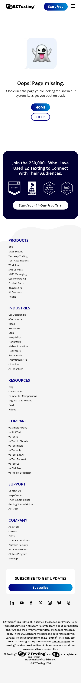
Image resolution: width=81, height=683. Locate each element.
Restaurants (15, 355)
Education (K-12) (17, 360)
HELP (40, 117)
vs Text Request (17, 459)
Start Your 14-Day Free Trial (40, 205)
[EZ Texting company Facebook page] (31, 603)
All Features (14, 292)
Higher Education (18, 346)
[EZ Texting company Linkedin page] (12, 603)
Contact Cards (16, 283)
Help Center (15, 495)
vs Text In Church (18, 441)
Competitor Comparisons (22, 396)
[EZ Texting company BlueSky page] (59, 603)
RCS (10, 247)
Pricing (12, 296)
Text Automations (18, 260)
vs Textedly (14, 450)
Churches (13, 364)
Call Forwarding (17, 278)
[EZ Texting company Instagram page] (50, 603)
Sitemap (13, 558)
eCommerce (15, 319)
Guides (12, 405)
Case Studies (15, 391)
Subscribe (40, 587)
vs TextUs (13, 463)
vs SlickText (14, 432)
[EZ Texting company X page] (40, 603)
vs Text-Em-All (16, 454)
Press (11, 536)
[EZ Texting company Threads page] (69, 603)
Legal (11, 332)
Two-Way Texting (18, 256)
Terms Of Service (13, 626)
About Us (13, 527)
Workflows (14, 265)
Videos (12, 409)
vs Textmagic (15, 445)
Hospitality (14, 337)
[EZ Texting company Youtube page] (22, 603)
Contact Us (14, 490)
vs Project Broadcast (19, 472)
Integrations (15, 287)
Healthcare (14, 351)
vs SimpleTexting (17, 427)
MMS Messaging (17, 274)
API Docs (13, 509)
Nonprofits (14, 341)
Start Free (55, 6)
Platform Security (18, 545)
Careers (12, 531)
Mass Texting (15, 251)
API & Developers (18, 549)
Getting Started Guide (20, 504)
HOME (41, 107)
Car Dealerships (17, 314)
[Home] (22, 6)
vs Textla (13, 436)
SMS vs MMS (15, 269)
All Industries (15, 369)
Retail (11, 323)
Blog (10, 387)
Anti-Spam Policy (36, 626)
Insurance (14, 328)
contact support (61, 641)
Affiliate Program (17, 554)
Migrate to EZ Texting (20, 400)
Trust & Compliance (19, 499)
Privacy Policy (69, 622)
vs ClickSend (15, 468)
